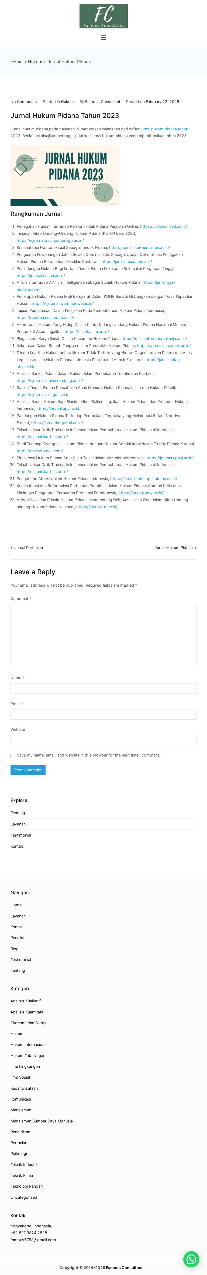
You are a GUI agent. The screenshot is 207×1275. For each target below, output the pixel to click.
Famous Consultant (102, 101)
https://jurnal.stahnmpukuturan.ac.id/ (143, 478)
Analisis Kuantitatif (27, 1012)
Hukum (67, 101)
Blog (15, 948)
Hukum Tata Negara (29, 1055)
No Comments (24, 101)
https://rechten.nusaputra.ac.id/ (45, 317)
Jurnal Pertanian (28, 547)
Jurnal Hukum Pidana (174, 547)
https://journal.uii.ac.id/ (97, 506)
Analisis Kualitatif (26, 1001)
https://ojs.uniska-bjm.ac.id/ (42, 436)
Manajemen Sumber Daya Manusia (42, 1121)
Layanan (18, 824)
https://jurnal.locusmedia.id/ (127, 261)
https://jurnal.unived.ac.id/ (163, 226)
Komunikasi (21, 1099)
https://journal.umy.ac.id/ (141, 492)
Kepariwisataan (24, 1088)
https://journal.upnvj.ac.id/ (170, 457)
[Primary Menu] (103, 37)
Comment (21, 598)
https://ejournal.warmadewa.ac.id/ (63, 303)
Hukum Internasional (29, 1044)
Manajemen (21, 1110)
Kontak (17, 846)
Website (18, 729)
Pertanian (19, 1142)
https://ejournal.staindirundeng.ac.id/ (50, 380)
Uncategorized (24, 1197)
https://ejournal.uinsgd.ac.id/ (42, 394)
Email (17, 703)
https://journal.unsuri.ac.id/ (41, 275)
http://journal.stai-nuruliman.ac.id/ (139, 247)
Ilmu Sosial (20, 1077)
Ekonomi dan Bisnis (28, 1022)
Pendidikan (20, 1131)
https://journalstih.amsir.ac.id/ (164, 345)
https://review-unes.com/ (40, 450)
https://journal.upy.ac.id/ (58, 408)
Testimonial (21, 835)
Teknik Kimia (22, 1175)
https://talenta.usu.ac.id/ (87, 331)
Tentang (18, 812)
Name (17, 677)
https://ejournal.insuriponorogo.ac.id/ (50, 240)
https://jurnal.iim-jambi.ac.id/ (57, 422)
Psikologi (19, 1153)
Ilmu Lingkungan (25, 1066)
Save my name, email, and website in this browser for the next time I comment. (88, 755)
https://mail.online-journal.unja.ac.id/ (154, 338)
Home (16, 905)
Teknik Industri (24, 1164)
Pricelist (18, 937)
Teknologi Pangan (27, 1186)
